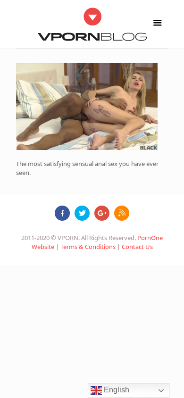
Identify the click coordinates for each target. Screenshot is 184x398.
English (115, 390)
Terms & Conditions (88, 246)
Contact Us (137, 246)
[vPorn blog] (92, 24)
